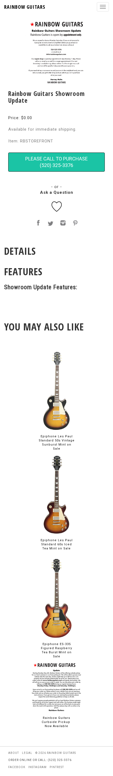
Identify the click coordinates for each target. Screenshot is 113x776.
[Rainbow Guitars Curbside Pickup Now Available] (56, 687)
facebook (16, 767)
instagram (37, 767)
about (13, 752)
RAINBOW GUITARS (24, 7)
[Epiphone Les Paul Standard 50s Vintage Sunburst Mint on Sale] (56, 390)
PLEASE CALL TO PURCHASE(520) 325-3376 (56, 162)
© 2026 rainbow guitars (55, 752)
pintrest (57, 767)
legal (27, 752)
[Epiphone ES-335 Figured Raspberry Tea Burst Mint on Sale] (56, 598)
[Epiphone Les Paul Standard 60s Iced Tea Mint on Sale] (56, 494)
